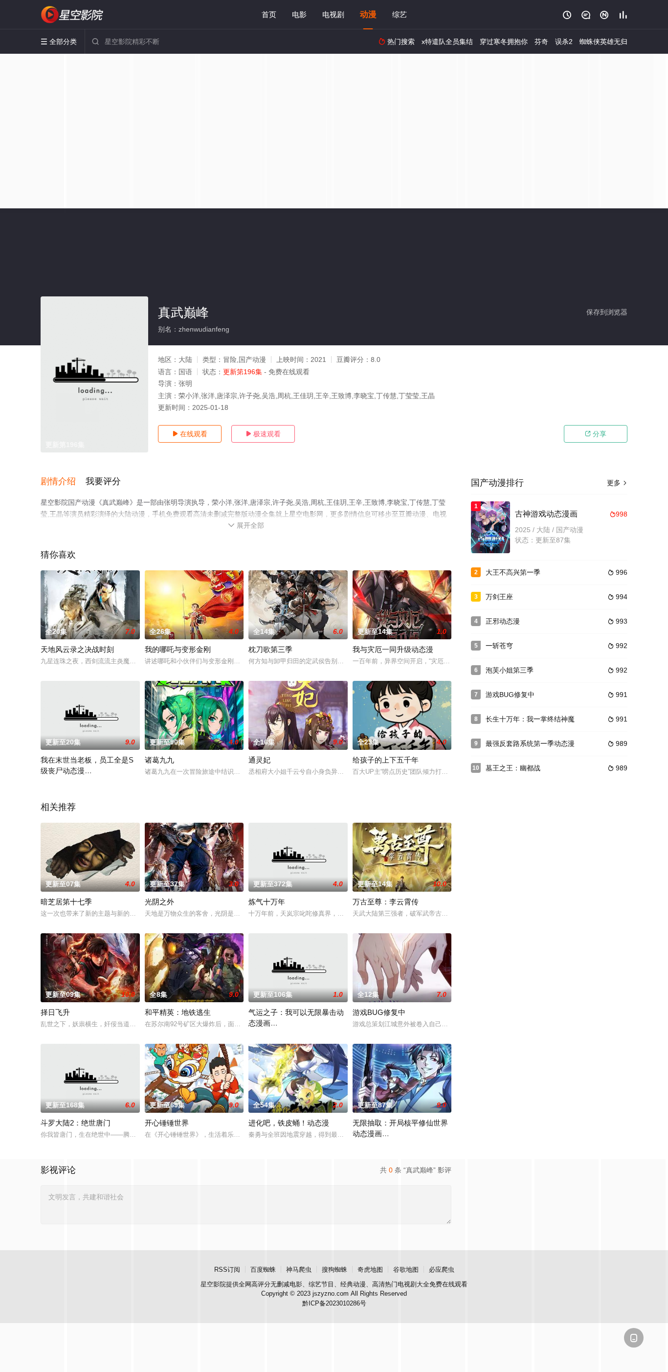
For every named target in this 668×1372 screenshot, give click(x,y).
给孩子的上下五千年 (386, 760)
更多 (617, 483)
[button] (63, 482)
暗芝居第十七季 (66, 902)
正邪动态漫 (503, 621)
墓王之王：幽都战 (513, 768)
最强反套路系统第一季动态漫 (530, 743)
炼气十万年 (266, 902)
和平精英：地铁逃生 (178, 1012)
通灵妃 (259, 760)
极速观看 (263, 434)
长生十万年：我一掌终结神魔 (530, 719)
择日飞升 (55, 1012)
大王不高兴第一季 (513, 572)
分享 (595, 434)
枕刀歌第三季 (270, 649)
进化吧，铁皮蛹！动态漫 (288, 1123)
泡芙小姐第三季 (510, 670)
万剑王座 (499, 597)
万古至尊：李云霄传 (386, 902)
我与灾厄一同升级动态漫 (393, 649)
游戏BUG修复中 (379, 1012)
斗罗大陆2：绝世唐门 (76, 1123)
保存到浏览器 (606, 312)
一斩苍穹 (499, 646)
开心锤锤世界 (167, 1123)
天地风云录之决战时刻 (77, 649)
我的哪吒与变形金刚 (178, 649)
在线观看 (189, 434)
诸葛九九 (159, 760)
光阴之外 (159, 902)
